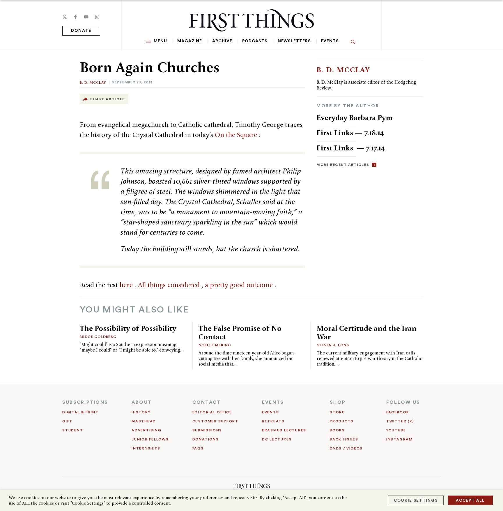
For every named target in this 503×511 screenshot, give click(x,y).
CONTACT (206, 402)
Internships (146, 448)
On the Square (237, 135)
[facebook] (75, 17)
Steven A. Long (333, 345)
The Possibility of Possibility (128, 328)
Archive (222, 41)
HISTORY (141, 412)
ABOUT (142, 402)
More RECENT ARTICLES (342, 164)
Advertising (146, 430)
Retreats (273, 421)
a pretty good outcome (239, 285)
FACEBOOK (397, 412)
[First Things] (251, 20)
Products (342, 421)
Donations (205, 439)
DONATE (81, 31)
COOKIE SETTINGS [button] (416, 500)
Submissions (207, 430)
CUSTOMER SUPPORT (215, 421)
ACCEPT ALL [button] (470, 500)
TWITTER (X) (400, 421)
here (127, 285)
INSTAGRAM (399, 439)
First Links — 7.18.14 (350, 132)
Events (330, 41)
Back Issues (344, 439)
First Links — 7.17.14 (350, 147)
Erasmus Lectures (284, 430)
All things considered (169, 285)
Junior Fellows (150, 439)
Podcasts (254, 41)
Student (72, 430)
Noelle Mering (215, 345)
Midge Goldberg (98, 336)
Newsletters (294, 41)
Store (337, 412)
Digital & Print (80, 412)
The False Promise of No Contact (240, 332)
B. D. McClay (93, 82)
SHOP (338, 402)
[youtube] (86, 17)
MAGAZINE (189, 41)
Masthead (144, 421)
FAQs (198, 448)
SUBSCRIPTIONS (85, 402)
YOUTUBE (396, 430)
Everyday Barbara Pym (354, 117)
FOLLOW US (403, 402)
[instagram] (97, 17)
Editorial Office (212, 412)
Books (337, 430)
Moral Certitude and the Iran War (367, 332)
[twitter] (64, 17)
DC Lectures (277, 439)
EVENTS (273, 402)
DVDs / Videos (346, 448)
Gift (67, 421)
